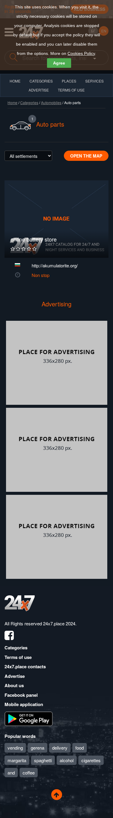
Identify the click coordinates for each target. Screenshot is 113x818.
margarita (17, 760)
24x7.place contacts (25, 666)
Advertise (15, 676)
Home (12, 102)
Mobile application (24, 704)
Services (94, 80)
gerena (37, 747)
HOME (15, 80)
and (11, 772)
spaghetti (43, 760)
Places (69, 80)
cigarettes (91, 760)
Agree (59, 63)
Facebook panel (21, 695)
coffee (29, 772)
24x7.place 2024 (59, 623)
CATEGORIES (41, 80)
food (79, 747)
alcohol (67, 760)
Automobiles (51, 102)
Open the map (86, 156)
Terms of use (18, 657)
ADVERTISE (39, 89)
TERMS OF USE (71, 89)
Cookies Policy (81, 53)
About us (14, 685)
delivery (59, 747)
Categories (29, 102)
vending (15, 747)
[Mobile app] (29, 718)
